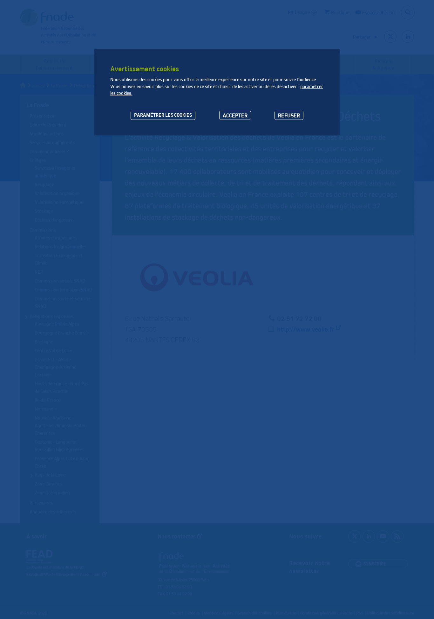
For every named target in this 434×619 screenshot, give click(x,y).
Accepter (235, 115)
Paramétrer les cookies (163, 115)
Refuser (289, 115)
